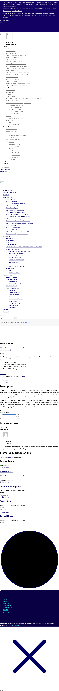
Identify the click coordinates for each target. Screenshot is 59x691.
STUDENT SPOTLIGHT (15, 109)
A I (10, 122)
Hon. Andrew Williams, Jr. (16, 150)
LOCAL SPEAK (7, 88)
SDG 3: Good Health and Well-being (16, 55)
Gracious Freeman (14, 146)
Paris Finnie (12, 159)
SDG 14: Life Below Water (13, 79)
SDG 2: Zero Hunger (11, 53)
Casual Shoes (6, 516)
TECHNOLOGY (10, 120)
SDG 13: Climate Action (12, 77)
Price (1, 417)
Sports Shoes (6, 501)
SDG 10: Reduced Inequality (13, 70)
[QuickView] (1, 467)
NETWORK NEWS (8, 127)
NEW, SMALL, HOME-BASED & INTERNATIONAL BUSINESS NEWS (24, 98)
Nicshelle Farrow (13, 157)
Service (2, 419)
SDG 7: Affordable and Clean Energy (16, 64)
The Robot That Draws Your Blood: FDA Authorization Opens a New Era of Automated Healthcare (28, 13)
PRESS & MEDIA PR (11, 137)
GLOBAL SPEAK (7, 49)
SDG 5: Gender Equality (12, 59)
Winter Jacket (6, 472)
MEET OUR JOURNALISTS (13, 139)
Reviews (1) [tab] (6, 382)
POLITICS (8, 116)
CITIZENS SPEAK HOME (10, 44)
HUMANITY (9, 94)
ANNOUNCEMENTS (11, 129)
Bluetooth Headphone (10, 487)
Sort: (1, 427)
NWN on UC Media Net (13, 625)
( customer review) (5, 350)
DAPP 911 (5, 163)
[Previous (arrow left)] (0, 690)
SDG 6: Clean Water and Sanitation (15, 61)
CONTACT (6, 161)
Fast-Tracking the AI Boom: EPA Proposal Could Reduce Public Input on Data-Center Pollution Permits (30, 2)
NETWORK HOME (8, 42)
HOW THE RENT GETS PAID (16, 111)
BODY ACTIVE (10, 92)
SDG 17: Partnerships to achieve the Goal (17, 85)
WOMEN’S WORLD (14, 113)
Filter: (1, 429)
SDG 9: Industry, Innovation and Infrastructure (18, 68)
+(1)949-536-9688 (5, 169)
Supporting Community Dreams (17, 135)
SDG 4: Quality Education (13, 57)
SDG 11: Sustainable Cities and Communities (17, 72)
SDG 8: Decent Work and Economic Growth (17, 66)
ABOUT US (6, 46)
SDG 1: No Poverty (11, 51)
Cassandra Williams (14, 144)
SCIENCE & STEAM (14, 124)
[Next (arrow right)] (2, 690)
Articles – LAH (16, 155)
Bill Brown (11, 142)
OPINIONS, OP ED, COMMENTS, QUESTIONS (18, 103)
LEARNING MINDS (11, 96)
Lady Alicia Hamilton (14, 152)
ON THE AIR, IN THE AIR (12, 100)
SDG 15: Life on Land (11, 81)
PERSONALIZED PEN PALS (16, 105)
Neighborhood (13, 133)
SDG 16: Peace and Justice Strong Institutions (18, 83)
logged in (9, 457)
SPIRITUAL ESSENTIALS (15, 107)
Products (13, 376)
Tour (20, 376)
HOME (5, 599)
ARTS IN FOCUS (10, 90)
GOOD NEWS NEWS (11, 131)
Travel (23, 376)
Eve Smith (12, 148)
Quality (2, 414)
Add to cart (3, 374)
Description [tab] (6, 380)
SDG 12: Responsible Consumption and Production (19, 74)
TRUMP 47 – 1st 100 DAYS (16, 118)
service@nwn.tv (4, 171)
